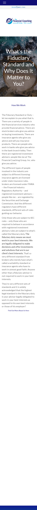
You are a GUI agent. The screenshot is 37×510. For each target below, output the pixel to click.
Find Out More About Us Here (18, 311)
